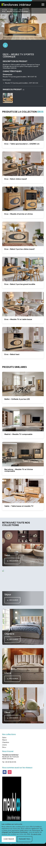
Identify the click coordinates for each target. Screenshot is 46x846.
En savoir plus (36, 834)
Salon (4, 737)
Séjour (21, 10)
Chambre (5, 742)
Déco (4, 747)
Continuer (9, 839)
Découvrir (13, 561)
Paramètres (24, 839)
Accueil (4, 10)
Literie (4, 745)
